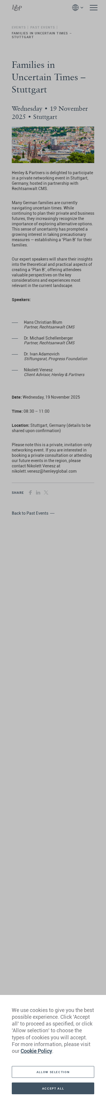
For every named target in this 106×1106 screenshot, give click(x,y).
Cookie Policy (36, 1051)
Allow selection (53, 1072)
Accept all (53, 1088)
